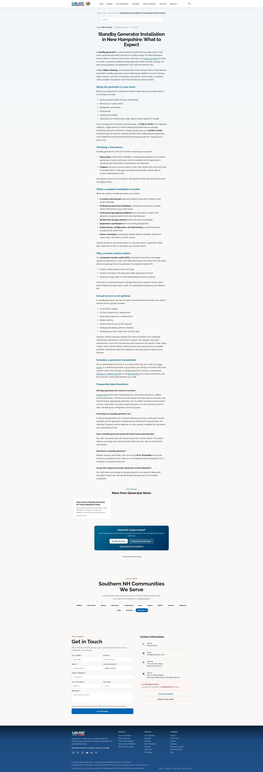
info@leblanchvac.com (156, 654)
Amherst (171, 605)
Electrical (162, 4)
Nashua (103, 605)
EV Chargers (148, 752)
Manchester (91, 605)
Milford (160, 605)
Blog (104, 13)
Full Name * (77, 655)
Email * (75, 664)
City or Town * (78, 682)
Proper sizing (102, 394)
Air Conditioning (122, 4)
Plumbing (135, 4)
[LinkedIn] (91, 752)
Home (101, 4)
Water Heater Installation (127, 744)
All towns (141, 610)
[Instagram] (78, 752)
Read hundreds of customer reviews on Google (91, 748)
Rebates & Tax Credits (165, 699)
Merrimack (115, 605)
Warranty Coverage (177, 747)
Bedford (79, 605)
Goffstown (183, 605)
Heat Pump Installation (126, 741)
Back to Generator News (132, 557)
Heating (109, 4)
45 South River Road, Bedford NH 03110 (108, 762)
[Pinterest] (96, 752)
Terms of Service (117, 706)
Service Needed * (110, 664)
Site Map (161, 768)
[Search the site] (189, 4)
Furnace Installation (125, 735)
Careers (173, 741)
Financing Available (165, 694)
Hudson (150, 605)
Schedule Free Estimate (141, 541)
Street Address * (79, 673)
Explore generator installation (131, 546)
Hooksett (129, 610)
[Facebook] (73, 752)
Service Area (174, 738)
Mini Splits (147, 738)
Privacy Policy (106, 706)
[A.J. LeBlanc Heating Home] (81, 4)
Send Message (102, 711)
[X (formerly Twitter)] (82, 752)
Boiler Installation (124, 738)
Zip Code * (107, 682)
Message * (76, 691)
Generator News (113, 13)
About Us (173, 4)
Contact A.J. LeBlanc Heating (108, 374)
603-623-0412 (133, 374)
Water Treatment (149, 4)
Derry (140, 605)
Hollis (119, 610)
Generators (148, 749)
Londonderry (128, 605)
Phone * (106, 655)
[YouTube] (87, 752)
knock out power (150, 58)
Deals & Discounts (176, 749)
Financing (173, 744)
